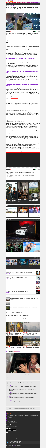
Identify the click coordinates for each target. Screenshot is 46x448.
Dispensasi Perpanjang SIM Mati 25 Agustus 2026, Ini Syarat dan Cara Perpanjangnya (31, 253)
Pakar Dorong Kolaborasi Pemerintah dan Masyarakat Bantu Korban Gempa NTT (23, 307)
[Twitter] (34, 31)
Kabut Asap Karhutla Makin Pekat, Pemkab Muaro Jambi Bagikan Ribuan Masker (20, 44)
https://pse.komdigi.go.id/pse (13, 443)
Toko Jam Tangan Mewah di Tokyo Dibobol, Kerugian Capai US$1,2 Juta (13, 348)
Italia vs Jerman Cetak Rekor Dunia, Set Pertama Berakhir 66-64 (16, 282)
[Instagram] (12, 426)
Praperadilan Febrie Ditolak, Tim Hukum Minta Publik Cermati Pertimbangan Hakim (24, 298)
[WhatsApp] (35, 31)
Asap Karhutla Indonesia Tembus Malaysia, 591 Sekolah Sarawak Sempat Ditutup (23, 302)
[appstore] (8, 430)
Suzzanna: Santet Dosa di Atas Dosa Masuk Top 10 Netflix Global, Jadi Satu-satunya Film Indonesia (23, 394)
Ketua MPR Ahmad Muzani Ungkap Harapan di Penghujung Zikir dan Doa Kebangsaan (23, 386)
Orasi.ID (7, 5)
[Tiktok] (15, 426)
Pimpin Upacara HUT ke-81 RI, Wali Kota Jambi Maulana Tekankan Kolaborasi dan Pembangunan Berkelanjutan (21, 100)
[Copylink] (39, 31)
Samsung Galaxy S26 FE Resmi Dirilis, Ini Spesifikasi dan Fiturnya (16, 277)
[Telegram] (37, 31)
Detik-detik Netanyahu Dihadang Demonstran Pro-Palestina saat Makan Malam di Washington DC (23, 390)
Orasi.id (14, 445)
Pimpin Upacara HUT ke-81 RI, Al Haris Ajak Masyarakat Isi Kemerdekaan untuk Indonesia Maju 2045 (22, 85)
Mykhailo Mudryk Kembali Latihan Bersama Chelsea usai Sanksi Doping (20, 382)
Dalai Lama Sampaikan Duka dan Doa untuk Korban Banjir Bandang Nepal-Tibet (13, 334)
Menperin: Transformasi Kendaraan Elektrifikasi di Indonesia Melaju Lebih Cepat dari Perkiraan (23, 375)
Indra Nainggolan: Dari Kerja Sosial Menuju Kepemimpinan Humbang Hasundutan (33, 200)
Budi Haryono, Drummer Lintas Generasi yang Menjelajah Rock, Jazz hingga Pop (11, 201)
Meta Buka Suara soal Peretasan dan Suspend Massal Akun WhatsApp (17, 315)
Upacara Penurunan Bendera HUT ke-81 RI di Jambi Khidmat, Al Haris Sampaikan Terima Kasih (22, 72)
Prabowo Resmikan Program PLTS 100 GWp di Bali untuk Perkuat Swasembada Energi (34, 215)
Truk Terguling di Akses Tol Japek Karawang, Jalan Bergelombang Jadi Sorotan (22, 408)
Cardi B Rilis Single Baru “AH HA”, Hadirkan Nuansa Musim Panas (19, 401)
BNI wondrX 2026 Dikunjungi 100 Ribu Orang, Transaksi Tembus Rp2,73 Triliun (22, 215)
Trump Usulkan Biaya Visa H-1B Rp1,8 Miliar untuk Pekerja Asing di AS (31, 348)
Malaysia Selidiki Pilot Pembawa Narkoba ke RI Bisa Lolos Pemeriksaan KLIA (21, 397)
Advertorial (12, 5)
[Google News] (16, 426)
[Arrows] (7, 189)
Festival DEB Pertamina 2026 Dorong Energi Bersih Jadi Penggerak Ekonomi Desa (11, 215)
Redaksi (7, 10)
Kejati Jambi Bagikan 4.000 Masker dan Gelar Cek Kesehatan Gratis (17, 286)
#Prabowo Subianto (9, 267)
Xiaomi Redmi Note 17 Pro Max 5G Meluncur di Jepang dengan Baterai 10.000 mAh (19, 318)
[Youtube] (13, 426)
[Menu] (6, 1)
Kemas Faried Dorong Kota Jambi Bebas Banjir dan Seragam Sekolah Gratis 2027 (20, 58)
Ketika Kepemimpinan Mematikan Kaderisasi (23, 200)
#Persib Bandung (31, 267)
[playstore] (13, 430)
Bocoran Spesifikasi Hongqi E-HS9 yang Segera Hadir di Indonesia (23, 240)
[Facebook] (32, 31)
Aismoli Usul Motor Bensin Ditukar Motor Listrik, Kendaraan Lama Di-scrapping (14, 253)
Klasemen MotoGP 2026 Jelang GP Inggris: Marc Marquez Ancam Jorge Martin (22, 404)
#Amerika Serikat (20, 267)
